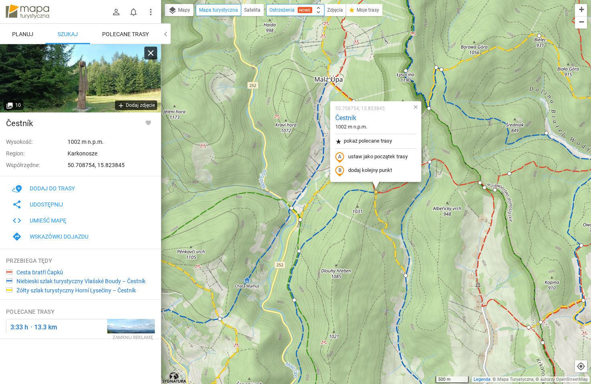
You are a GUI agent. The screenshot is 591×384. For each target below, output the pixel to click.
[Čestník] (80, 78)
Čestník (345, 118)
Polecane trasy (125, 34)
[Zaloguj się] (116, 12)
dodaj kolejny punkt (370, 170)
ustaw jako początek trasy (378, 156)
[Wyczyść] (150, 53)
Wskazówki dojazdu (59, 236)
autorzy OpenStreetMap (564, 379)
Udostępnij (46, 204)
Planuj (22, 34)
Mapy (183, 10)
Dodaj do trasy (52, 188)
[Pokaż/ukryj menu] (150, 12)
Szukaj (67, 34)
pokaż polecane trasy (368, 141)
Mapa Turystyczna (515, 379)
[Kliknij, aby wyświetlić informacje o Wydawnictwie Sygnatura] (174, 377)
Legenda (482, 379)
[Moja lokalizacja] (581, 366)
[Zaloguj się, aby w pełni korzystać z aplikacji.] (148, 122)
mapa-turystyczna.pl (27, 11)
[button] (220, 319)
